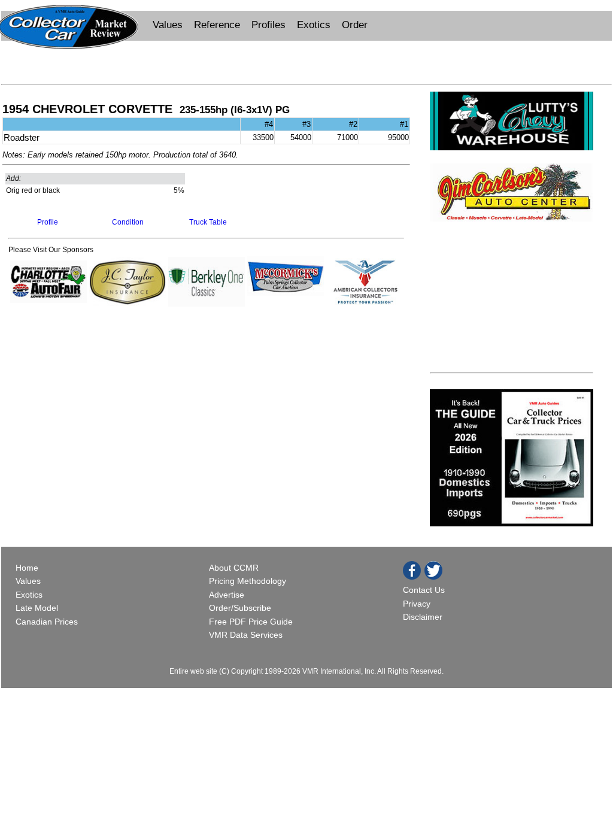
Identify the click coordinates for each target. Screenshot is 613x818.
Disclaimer (422, 617)
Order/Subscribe (240, 608)
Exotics (313, 25)
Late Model (37, 608)
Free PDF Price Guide (251, 621)
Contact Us (424, 590)
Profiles (268, 25)
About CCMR (234, 567)
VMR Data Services (246, 635)
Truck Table (208, 222)
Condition (128, 222)
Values (168, 25)
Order (355, 25)
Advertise (226, 594)
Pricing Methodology (247, 581)
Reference (217, 25)
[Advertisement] (306, 61)
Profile (47, 222)
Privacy (416, 603)
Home (28, 567)
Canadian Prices (47, 621)
